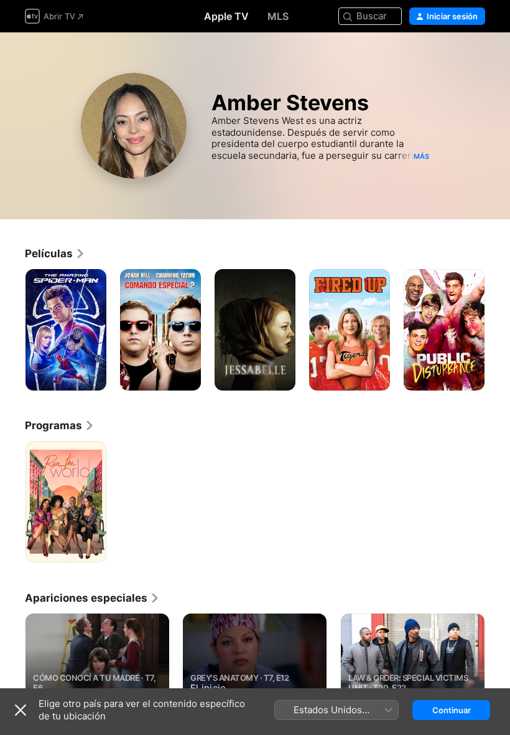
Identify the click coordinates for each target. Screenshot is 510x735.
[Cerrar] (20, 710)
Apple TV (226, 16)
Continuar (451, 710)
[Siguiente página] (497, 675)
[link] (55, 253)
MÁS (421, 156)
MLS (278, 16)
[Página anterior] (12, 675)
